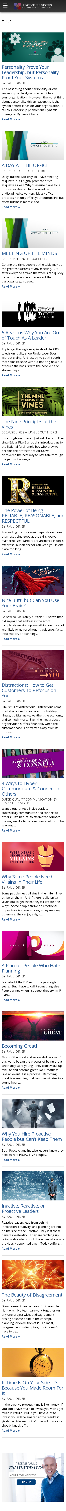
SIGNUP (26, 1482)
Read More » (11, 119)
